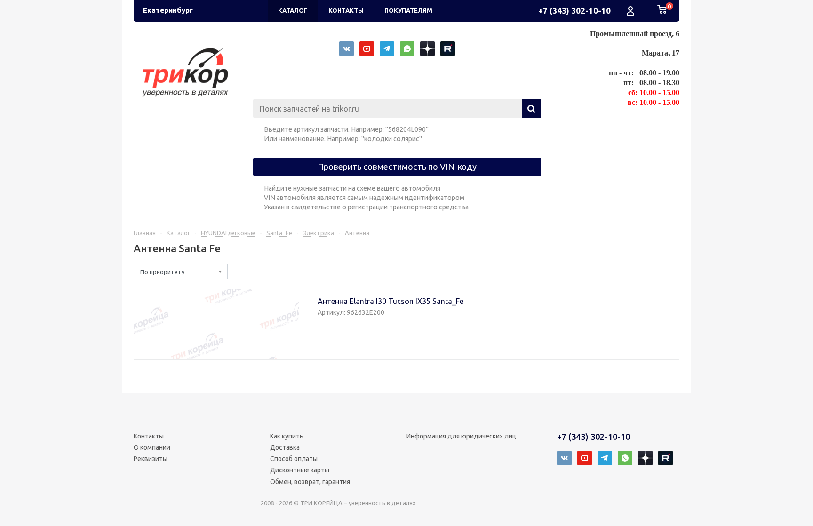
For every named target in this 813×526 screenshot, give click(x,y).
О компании (152, 447)
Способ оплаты (294, 458)
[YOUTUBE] (366, 48)
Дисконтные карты (299, 470)
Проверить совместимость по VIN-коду (397, 166)
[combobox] (181, 271)
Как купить (286, 436)
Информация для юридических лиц (461, 436)
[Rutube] (447, 48)
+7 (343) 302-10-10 (574, 10)
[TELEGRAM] (387, 48)
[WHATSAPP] (407, 48)
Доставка (285, 447)
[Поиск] (531, 108)
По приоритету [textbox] (162, 272)
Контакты (149, 436)
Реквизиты (150, 458)
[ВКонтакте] (346, 48)
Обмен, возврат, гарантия (310, 482)
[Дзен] (427, 48)
